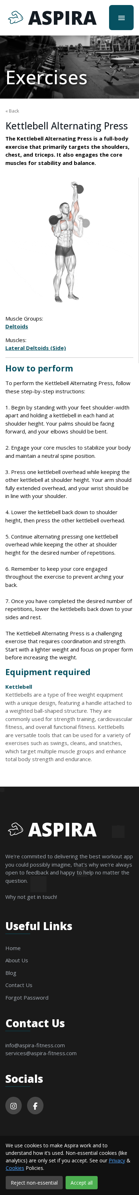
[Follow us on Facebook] (35, 1105)
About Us (16, 960)
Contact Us (18, 984)
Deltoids (16, 326)
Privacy (117, 1160)
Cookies (15, 1168)
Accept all (82, 1182)
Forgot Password (26, 997)
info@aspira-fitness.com (35, 1045)
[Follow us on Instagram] (13, 1105)
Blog (10, 972)
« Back (12, 111)
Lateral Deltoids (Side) (35, 347)
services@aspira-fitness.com (41, 1053)
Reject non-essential (34, 1182)
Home (13, 948)
